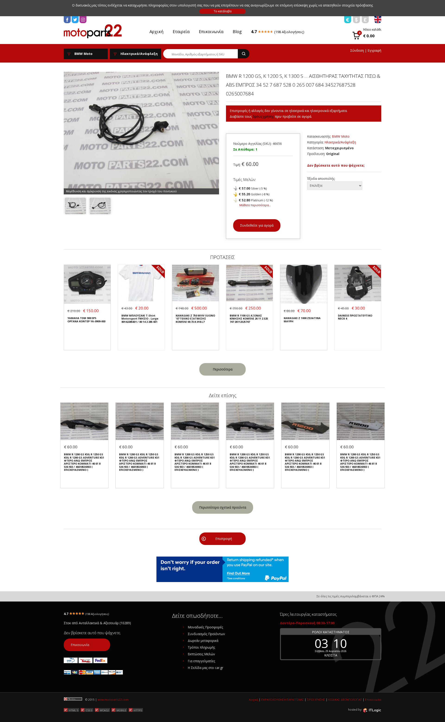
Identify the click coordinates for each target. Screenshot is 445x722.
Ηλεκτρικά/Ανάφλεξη (340, 142)
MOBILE (121, 710)
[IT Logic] (372, 710)
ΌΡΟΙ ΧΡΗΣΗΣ (316, 700)
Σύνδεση (357, 50)
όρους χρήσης (263, 116)
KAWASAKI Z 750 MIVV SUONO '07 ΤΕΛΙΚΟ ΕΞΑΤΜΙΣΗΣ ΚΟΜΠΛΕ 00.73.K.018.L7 (195, 318)
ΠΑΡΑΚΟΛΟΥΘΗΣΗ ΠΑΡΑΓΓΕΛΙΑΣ (282, 700)
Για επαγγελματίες (201, 661)
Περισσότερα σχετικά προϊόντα (222, 507)
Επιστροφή (223, 538)
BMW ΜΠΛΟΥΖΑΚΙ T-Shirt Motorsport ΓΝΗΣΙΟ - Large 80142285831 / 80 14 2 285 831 (139, 318)
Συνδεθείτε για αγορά (256, 225)
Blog (237, 31)
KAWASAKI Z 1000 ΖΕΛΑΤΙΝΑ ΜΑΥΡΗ (302, 320)
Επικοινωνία (211, 31)
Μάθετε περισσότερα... (255, 205)
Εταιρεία (181, 31)
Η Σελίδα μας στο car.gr (205, 667)
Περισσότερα (222, 369)
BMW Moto (341, 136)
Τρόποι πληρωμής (201, 647)
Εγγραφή (374, 50)
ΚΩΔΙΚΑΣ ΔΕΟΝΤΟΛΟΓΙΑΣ (345, 700)
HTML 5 (73, 710)
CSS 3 (89, 710)
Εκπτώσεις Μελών (201, 654)
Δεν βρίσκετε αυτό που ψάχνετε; (336, 165)
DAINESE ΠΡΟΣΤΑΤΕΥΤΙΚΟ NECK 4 (355, 317)
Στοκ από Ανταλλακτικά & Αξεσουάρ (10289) (97, 623)
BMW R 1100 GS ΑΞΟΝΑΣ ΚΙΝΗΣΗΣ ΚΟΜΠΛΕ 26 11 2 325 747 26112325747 (249, 318)
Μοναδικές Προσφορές (205, 627)
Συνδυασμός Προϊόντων (206, 634)
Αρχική (156, 31)
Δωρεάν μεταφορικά (203, 640)
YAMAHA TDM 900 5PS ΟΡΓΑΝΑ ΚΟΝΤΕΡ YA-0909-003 (86, 320)
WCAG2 (104, 710)
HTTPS (138, 710)
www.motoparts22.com (113, 700)
